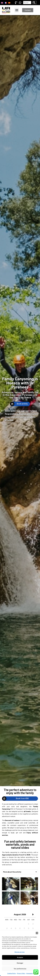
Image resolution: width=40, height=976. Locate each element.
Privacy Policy (21, 973)
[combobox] (27, 2)
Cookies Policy (11, 973)
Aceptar (20, 957)
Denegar (20, 963)
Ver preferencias (20, 969)
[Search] (34, 2)
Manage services (20, 952)
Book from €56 (22, 798)
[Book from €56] (4, 798)
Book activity (22, 403)
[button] (37, 933)
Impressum (29, 973)
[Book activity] (12, 404)
